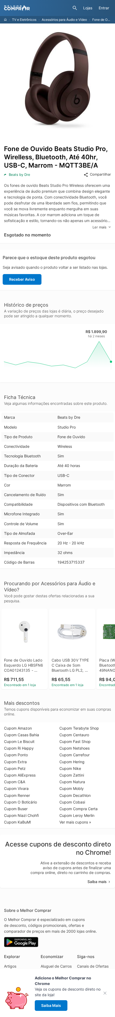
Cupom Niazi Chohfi (21, 815)
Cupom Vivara (16, 788)
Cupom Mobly (71, 788)
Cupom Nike (70, 768)
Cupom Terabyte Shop (79, 728)
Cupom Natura (72, 781)
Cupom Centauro (74, 735)
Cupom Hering (72, 761)
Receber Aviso (22, 279)
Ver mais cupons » (75, 822)
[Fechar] (106, 993)
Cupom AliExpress (20, 775)
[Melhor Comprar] (37, 8)
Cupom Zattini (71, 775)
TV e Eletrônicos (24, 20)
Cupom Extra (15, 761)
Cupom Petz (15, 768)
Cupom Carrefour (74, 755)
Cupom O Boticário (20, 802)
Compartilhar (100, 174)
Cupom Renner (17, 795)
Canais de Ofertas (93, 966)
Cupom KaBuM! (17, 822)
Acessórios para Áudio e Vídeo (64, 20)
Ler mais (99, 227)
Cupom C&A (14, 781)
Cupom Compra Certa (78, 808)
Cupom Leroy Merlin (76, 815)
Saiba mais (97, 881)
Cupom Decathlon (75, 795)
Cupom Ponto (16, 755)
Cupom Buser (16, 808)
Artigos (10, 966)
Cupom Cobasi (72, 802)
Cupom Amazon (18, 728)
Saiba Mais (51, 1005)
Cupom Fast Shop (75, 741)
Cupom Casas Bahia (21, 735)
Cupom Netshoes (74, 748)
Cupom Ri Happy (19, 748)
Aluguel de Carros (56, 966)
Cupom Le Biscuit (19, 741)
